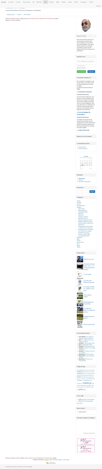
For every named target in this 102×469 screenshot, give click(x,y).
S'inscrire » (91, 71)
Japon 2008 (81, 209)
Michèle (64, 2)
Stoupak (51, 2)
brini (89, 371)
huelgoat (89, 377)
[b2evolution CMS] (51, 463)
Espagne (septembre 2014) (85, 220)
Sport (78, 239)
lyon (82, 383)
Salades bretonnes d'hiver (89, 317)
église (85, 389)
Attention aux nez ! (89, 259)
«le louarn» (79, 380)
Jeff (33, 2)
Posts (85, 399)
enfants (90, 375)
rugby (92, 385)
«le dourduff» (83, 378)
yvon (81, 389)
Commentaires (90, 399)
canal (85, 373)
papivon (84, 385)
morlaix (78, 385)
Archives (81, 180)
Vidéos (78, 247)
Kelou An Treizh (81, 36)
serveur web (66, 459)
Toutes (78, 201)
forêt (82, 377)
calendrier (93, 371)
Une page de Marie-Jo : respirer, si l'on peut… (89, 288)
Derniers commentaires (85, 181)
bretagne (79, 372)
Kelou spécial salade (87, 296)
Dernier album (82, 147)
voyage (91, 387)
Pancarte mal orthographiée (86, 359)
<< (81, 168)
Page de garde (10, 14)
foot (92, 375)
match (93, 383)
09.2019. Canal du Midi (84, 234)
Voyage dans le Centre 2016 (85, 226)
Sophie (57, 2)
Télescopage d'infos (90, 343)
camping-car (80, 373)
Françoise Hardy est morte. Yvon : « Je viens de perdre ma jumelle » (89, 266)
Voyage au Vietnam (83, 216)
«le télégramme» (86, 380)
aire (77, 370)
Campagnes (84, 2)
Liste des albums (83, 148)
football (79, 377)
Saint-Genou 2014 (83, 218)
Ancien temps (80, 242)
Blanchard (39, 2)
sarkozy (78, 387)
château (93, 373)
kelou (79, 378)
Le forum (18, 2)
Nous (78, 244)
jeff (77, 378)
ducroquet (85, 375)
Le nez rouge (87, 274)
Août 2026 (86, 156)
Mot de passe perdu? (81, 68)
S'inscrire (98, 6)
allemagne (81, 370)
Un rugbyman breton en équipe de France (89, 310)
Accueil (3, 2)
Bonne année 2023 (89, 324)
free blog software (57, 459)
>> (91, 168)
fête (87, 377)
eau (88, 375)
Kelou (45, 2)
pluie (87, 385)
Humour (79, 204)
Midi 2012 (80, 213)
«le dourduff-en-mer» (90, 378)
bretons (87, 371)
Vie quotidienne (81, 205)
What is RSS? (80, 403)
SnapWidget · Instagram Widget (89, 433)
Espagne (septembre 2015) (85, 221)
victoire (85, 387)
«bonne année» (89, 370)
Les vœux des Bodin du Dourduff (89, 281)
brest (93, 370)
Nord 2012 (81, 215)
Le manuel (11, 2)
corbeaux (78, 375)
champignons (88, 373)
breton (83, 371)
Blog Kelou (79, 237)
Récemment (82, 178)
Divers (78, 245)
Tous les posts (26, 2)
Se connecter (27, 14)
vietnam (88, 387)
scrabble (81, 387)
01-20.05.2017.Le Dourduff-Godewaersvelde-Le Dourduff (85, 228)
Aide (51, 459)
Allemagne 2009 (82, 210)
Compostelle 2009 (82, 212)
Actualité (79, 202)
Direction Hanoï (90, 354)
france (84, 377)
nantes (81, 385)
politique (89, 385)
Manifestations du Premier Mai (89, 303)
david (82, 375)
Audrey (70, 2)
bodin (85, 370)
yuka (78, 389)
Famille (78, 240)
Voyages (79, 207)
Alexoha (76, 2)
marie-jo (87, 382)
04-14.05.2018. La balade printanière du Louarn (84, 231)
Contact (91, 2)
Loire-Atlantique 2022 (83, 236)
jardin (93, 377)
